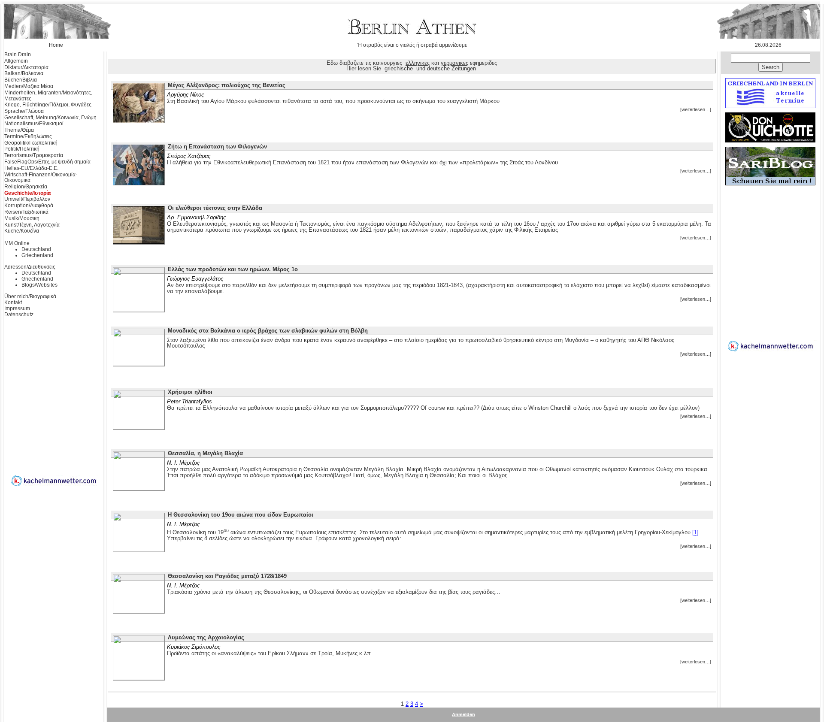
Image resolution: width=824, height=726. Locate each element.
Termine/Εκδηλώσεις (28, 136)
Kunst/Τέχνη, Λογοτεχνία (32, 225)
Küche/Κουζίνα (21, 231)
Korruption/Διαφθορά (28, 206)
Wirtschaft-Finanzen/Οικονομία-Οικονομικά (40, 178)
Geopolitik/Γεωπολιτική (31, 143)
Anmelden (463, 714)
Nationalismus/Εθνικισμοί (34, 124)
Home (56, 45)
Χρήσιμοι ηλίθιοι (190, 392)
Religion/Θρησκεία (25, 187)
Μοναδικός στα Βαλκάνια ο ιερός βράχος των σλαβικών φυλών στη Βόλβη (268, 330)
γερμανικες (454, 63)
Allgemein (16, 61)
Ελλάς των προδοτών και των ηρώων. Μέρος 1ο (233, 269)
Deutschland (36, 249)
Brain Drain (17, 54)
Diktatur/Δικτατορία (26, 67)
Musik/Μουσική (21, 218)
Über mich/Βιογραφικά (30, 296)
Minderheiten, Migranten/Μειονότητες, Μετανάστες (48, 96)
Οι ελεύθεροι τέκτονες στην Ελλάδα (215, 208)
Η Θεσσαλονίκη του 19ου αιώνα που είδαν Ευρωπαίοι (240, 514)
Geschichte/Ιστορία (27, 193)
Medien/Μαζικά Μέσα (28, 86)
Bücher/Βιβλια (20, 80)
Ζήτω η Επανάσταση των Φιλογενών (217, 146)
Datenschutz (18, 315)
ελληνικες (418, 63)
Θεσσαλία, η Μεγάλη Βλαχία (205, 453)
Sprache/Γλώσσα (24, 111)
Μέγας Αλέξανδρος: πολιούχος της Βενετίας (226, 85)
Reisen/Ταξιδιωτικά (26, 212)
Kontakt (13, 302)
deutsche (438, 68)
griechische (399, 68)
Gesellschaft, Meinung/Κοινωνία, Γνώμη (50, 118)
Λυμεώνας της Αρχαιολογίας (206, 637)
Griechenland (37, 255)
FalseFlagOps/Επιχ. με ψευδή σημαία (47, 162)
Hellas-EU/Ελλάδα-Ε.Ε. (31, 168)
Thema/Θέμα (19, 130)
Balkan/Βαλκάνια (23, 73)
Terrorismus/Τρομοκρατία (33, 155)
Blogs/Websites (39, 285)
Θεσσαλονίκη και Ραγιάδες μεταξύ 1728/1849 (227, 576)
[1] (695, 532)
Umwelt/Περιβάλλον (27, 199)
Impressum (17, 309)
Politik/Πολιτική (21, 149)
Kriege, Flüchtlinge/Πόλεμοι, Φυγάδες (47, 105)
